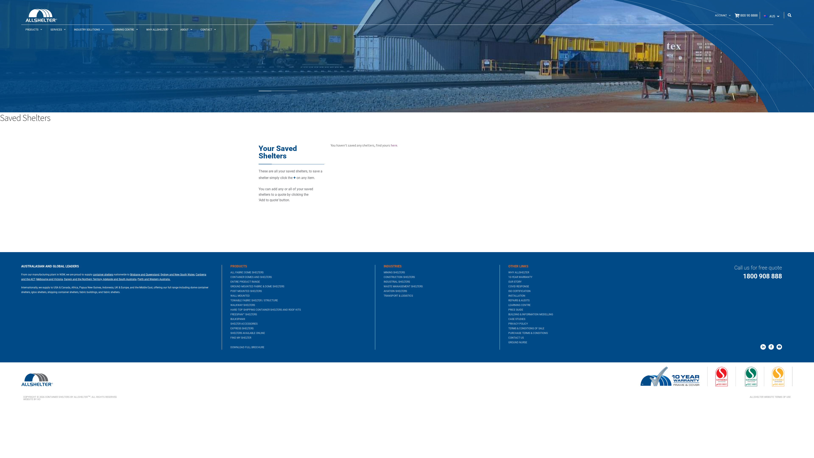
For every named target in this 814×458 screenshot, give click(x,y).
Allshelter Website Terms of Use (770, 397)
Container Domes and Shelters (251, 277)
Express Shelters (242, 328)
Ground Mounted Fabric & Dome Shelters (257, 286)
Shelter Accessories (244, 323)
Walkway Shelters (242, 305)
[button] (772, 16)
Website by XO (31, 399)
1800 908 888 (762, 276)
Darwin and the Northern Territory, (83, 279)
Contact (206, 29)
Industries (392, 266)
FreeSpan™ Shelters (243, 314)
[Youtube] (779, 347)
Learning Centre (123, 29)
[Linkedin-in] (763, 347)
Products (31, 29)
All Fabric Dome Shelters (246, 272)
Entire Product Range (245, 281)
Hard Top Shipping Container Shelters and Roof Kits (265, 309)
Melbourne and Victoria (49, 279)
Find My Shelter (240, 337)
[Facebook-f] (771, 347)
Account (721, 15)
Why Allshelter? (157, 29)
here (394, 145)
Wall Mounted (240, 295)
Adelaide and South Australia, (119, 279)
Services (56, 29)
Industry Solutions (87, 29)
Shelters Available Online (247, 333)
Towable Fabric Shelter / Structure (254, 300)
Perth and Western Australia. (154, 279)
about (184, 29)
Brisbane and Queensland (144, 274)
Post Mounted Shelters (246, 291)
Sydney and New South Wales (177, 274)
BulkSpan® (237, 319)
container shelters (103, 274)
